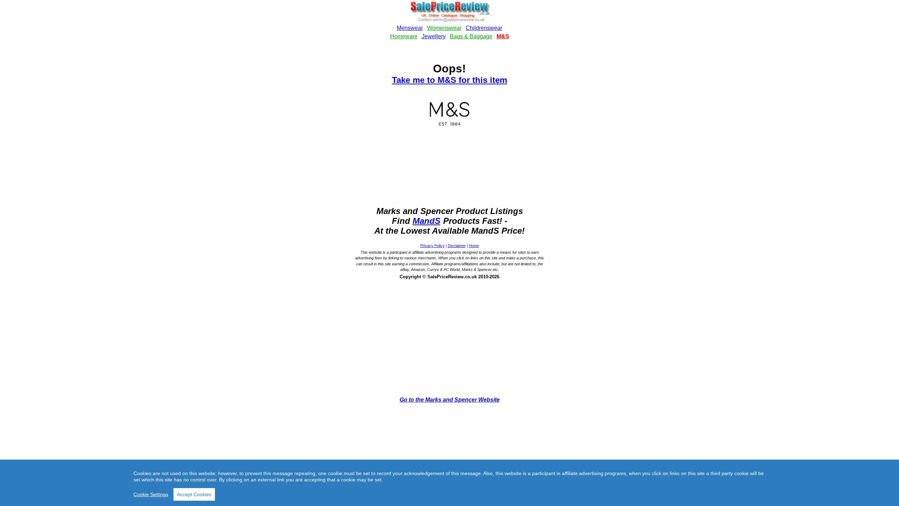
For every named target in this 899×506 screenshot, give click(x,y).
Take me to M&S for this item (449, 80)
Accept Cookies (194, 494)
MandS (426, 221)
